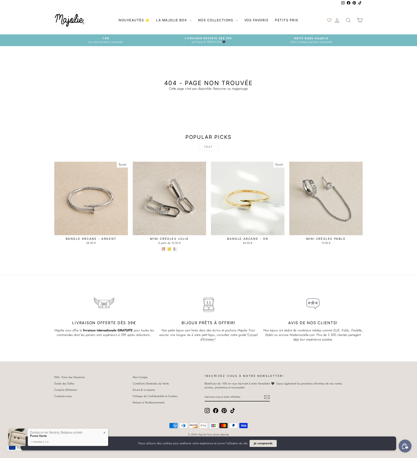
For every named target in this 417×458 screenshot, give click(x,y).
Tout (208, 147)
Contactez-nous (63, 396)
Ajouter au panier (91, 230)
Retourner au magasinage (230, 88)
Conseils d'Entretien (65, 390)
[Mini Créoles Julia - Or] (169, 249)
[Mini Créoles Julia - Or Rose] (163, 249)
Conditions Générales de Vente (151, 383)
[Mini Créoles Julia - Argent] (175, 249)
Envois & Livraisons (144, 390)
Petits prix (286, 20)
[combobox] (17, 447)
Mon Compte (140, 377)
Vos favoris (256, 20)
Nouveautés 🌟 (134, 20)
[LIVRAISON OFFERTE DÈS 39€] (104, 303)
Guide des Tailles (64, 383)
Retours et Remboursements (148, 402)
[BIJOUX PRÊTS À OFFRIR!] (208, 303)
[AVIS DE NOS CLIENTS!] (313, 303)
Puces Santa (38, 429)
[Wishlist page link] (329, 20)
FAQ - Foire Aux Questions (69, 377)
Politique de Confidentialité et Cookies (155, 396)
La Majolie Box (172, 20)
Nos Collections (216, 20)
